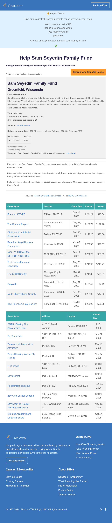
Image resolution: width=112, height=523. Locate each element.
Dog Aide (12, 284)
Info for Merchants (67, 485)
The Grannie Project (17, 224)
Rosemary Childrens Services (47, 196)
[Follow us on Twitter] (101, 509)
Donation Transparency (70, 477)
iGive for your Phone (86, 453)
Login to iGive (100, 5)
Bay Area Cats (14, 336)
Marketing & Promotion (17, 485)
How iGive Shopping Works (90, 444)
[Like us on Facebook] (105, 509)
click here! (71, 153)
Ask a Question (16, 460)
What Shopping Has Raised (72, 481)
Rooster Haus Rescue (18, 386)
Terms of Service (67, 494)
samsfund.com (23, 125)
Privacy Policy (65, 490)
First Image (13, 366)
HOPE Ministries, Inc (77, 196)
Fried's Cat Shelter (17, 274)
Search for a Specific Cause (88, 72)
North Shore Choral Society (21, 294)
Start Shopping (83, 457)
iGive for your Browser (87, 449)
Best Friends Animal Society (22, 304)
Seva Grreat (13, 376)
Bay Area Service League (20, 396)
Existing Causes (14, 481)
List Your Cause (14, 477)
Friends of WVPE (16, 214)
